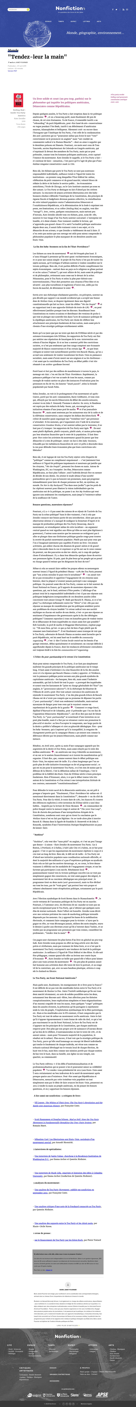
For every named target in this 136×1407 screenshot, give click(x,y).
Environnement (35, 1356)
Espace (48, 21)
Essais (53, 1368)
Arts (99, 21)
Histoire (52, 1349)
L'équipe (94, 1372)
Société (11, 1351)
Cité (36, 21)
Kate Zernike (19, 118)
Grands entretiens (60, 1374)
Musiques (121, 1349)
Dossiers (54, 1381)
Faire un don (85, 1374)
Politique (12, 1354)
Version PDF (12, 71)
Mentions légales (86, 1404)
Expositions (24, 1380)
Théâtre (113, 1351)
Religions (73, 1354)
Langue (92, 1351)
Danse (112, 1360)
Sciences (17, 1349)
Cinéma (113, 1349)
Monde (31, 1349)
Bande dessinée (116, 1358)
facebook (113, 9)
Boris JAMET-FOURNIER (20, 62)
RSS (70, 1404)
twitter (116, 9)
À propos (85, 1368)
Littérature (94, 1349)
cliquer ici (49, 1270)
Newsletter (127, 9)
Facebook (63, 1404)
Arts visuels (114, 1354)
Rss (123, 9)
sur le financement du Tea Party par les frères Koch (59, 1240)
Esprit (73, 21)
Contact (94, 1374)
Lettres (86, 21)
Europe (31, 1354)
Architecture (115, 1356)
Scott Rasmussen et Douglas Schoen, (52, 1119)
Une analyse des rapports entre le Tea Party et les (64, 1223)
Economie (19, 1351)
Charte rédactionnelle (107, 1372)
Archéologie (53, 1351)
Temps (61, 21)
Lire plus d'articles (67, 1326)
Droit (11, 1349)
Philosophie (74, 1349)
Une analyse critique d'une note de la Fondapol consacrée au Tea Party (68, 1206)
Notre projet (84, 1372)
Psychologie (74, 1351)
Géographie (33, 1351)
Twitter (67, 1404)
